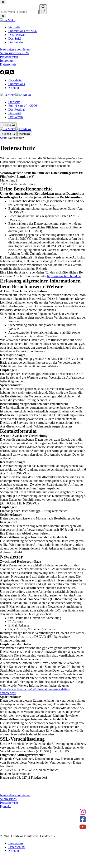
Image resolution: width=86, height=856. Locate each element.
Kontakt (13, 88)
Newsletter (15, 80)
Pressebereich (9, 802)
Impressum (15, 843)
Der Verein (15, 117)
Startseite (14, 102)
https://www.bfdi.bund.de (64, 276)
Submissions (16, 84)
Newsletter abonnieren (15, 795)
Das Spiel (14, 113)
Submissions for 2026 (22, 105)
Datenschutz (16, 847)
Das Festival (16, 109)
